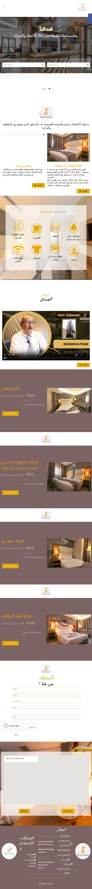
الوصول (4, 61)
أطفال (49, 73)
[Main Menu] (4, 7)
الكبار (4, 73)
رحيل (48, 61)
